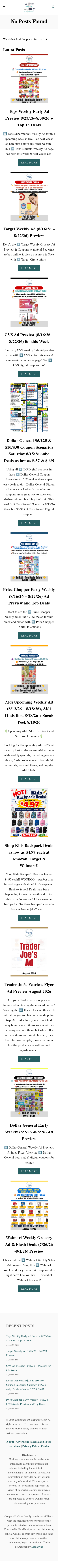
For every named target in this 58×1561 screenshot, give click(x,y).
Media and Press (41, 1442)
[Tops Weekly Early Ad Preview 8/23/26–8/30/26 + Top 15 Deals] (29, 80)
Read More (30, 163)
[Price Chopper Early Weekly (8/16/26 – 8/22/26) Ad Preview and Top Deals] (29, 558)
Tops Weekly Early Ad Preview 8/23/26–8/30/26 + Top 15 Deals (29, 118)
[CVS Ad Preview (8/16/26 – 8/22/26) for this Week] (29, 304)
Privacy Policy (30, 1446)
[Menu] (4, 7)
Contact (45, 1446)
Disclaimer (14, 1446)
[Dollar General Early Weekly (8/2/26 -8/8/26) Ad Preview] (29, 1094)
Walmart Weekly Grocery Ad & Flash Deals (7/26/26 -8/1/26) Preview (29, 1244)
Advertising (22, 1442)
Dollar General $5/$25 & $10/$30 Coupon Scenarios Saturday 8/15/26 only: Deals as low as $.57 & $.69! (26, 1385)
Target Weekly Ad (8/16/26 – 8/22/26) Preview (27, 1353)
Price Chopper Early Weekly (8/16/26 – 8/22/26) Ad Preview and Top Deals (29, 596)
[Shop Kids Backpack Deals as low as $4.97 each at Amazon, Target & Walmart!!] (29, 814)
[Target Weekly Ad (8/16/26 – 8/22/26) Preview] (29, 198)
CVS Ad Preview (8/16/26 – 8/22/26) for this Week (28, 1368)
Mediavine (37, 1546)
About (10, 1442)
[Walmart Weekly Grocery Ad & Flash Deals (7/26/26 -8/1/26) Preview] (29, 1207)
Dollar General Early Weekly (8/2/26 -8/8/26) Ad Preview (29, 1131)
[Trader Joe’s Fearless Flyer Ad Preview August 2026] (29, 953)
